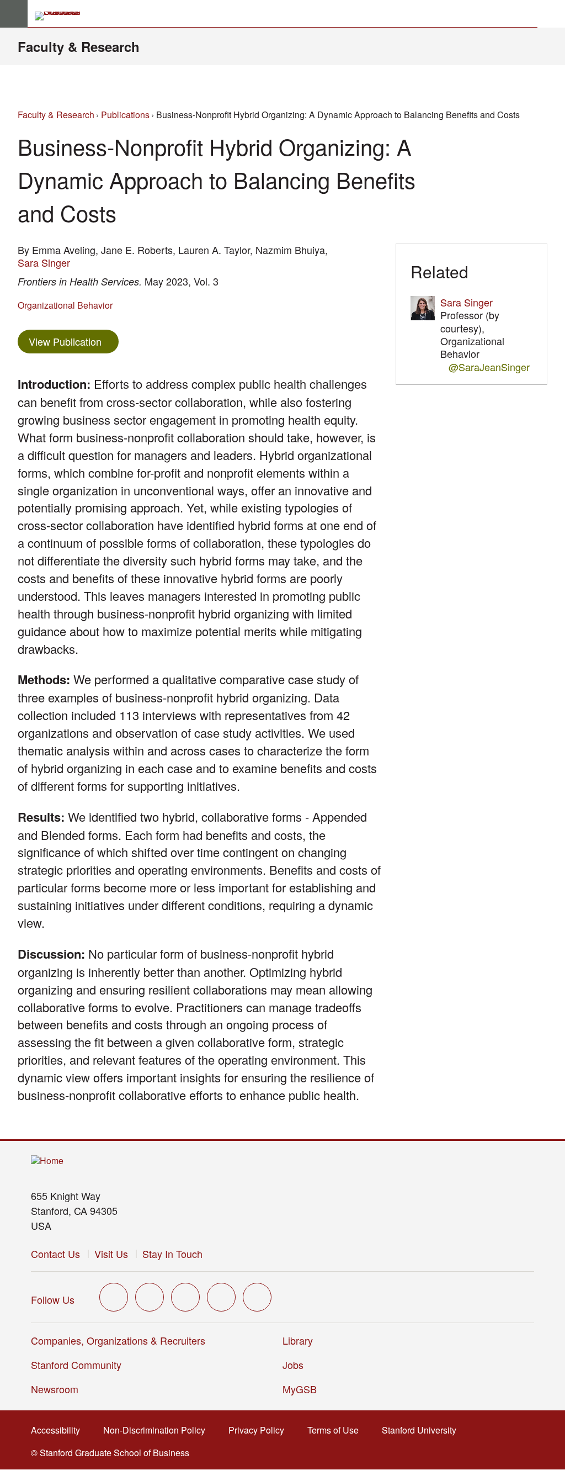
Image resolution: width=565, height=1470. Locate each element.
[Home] (47, 1161)
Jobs (292, 1364)
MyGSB (303, 1389)
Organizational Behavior (65, 305)
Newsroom (54, 1389)
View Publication (74, 341)
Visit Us (111, 1253)
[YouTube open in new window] (221, 1297)
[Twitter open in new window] (113, 1297)
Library (297, 1340)
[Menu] (14, 14)
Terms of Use (336, 1430)
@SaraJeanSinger (489, 367)
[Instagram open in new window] (185, 1297)
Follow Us (52, 1299)
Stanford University (422, 1430)
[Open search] (551, 14)
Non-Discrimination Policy (157, 1430)
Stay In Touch (172, 1253)
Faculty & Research (79, 46)
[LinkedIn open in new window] (257, 1297)
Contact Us (55, 1253)
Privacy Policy (259, 1430)
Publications (125, 114)
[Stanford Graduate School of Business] (62, 16)
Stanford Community (76, 1364)
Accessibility (59, 1430)
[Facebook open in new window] (149, 1297)
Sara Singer (44, 262)
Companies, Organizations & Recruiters (118, 1340)
